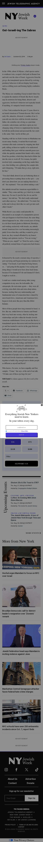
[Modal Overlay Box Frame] (21, 421)
